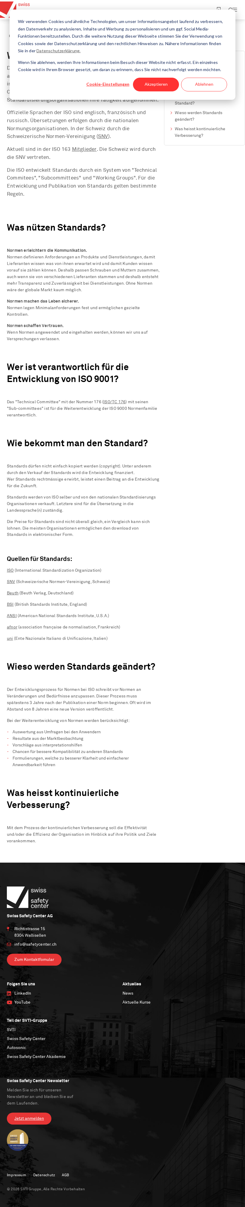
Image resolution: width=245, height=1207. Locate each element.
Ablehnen (204, 84)
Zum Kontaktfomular (34, 960)
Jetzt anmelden (29, 1118)
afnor (12, 627)
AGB (65, 1175)
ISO (10, 570)
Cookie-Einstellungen (107, 84)
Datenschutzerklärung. (58, 50)
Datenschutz (44, 1175)
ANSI (12, 616)
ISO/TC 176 (114, 402)
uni (10, 639)
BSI (10, 604)
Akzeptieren (156, 84)
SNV (103, 136)
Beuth (13, 593)
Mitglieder (84, 149)
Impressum (16, 1175)
